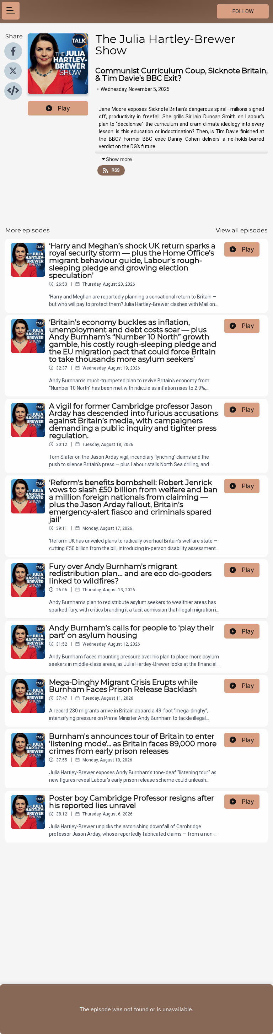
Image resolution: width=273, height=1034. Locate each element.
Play (64, 108)
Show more (119, 159)
